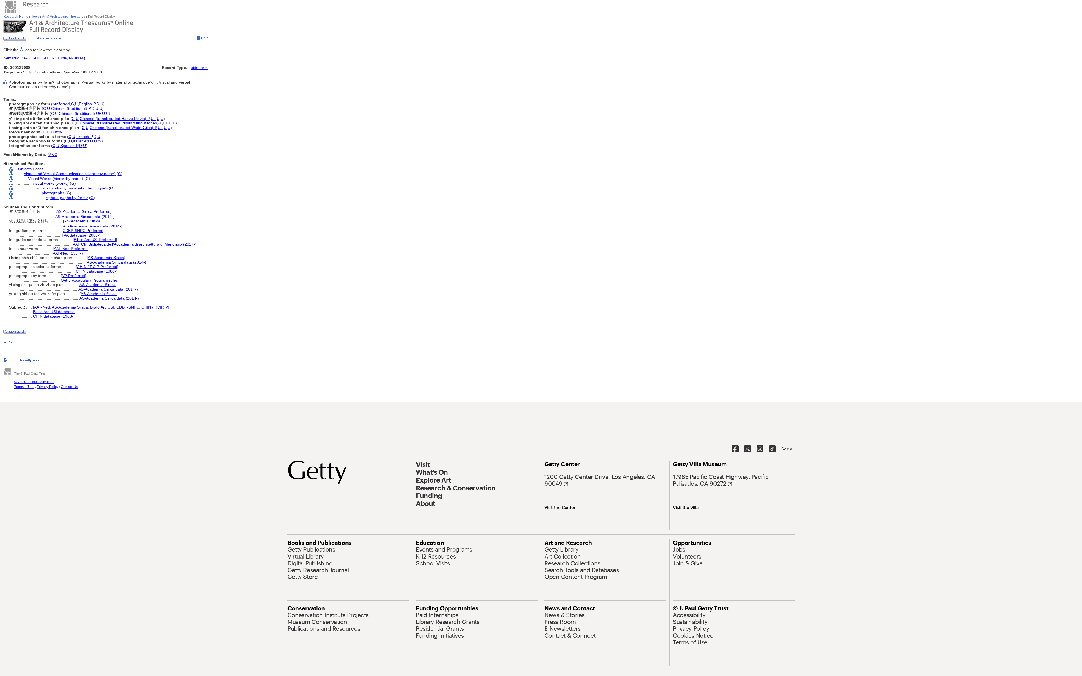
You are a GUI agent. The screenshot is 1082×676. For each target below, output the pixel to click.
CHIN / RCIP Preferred (97, 266)
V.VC (52, 154)
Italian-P (80, 141)
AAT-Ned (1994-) (68, 253)
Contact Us (69, 387)
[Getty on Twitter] (747, 449)
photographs (53, 193)
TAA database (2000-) (81, 235)
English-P (87, 104)
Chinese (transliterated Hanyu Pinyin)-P (115, 118)
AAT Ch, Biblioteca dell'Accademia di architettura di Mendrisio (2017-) (134, 244)
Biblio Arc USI (102, 307)
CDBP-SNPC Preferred (83, 230)
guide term (198, 67)
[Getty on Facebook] (735, 449)
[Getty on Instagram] (760, 449)
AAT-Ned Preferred (71, 248)
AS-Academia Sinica (82, 221)
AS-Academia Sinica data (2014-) (85, 216)
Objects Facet (30, 169)
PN (98, 141)
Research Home (16, 17)
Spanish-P (69, 145)
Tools (35, 17)
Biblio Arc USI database (54, 311)
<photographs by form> (67, 197)
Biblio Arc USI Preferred (95, 239)
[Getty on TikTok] (772, 449)
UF (98, 113)
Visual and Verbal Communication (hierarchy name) (70, 173)
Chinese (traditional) (77, 113)
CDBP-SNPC (127, 307)
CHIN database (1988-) (96, 271)
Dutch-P (58, 132)
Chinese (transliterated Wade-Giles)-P (123, 127)
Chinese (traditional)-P (70, 108)
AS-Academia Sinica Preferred (83, 211)
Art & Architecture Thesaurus (63, 17)
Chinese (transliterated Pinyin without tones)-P (121, 123)
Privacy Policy (47, 387)
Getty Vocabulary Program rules (89, 280)
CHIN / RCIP (152, 307)
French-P (84, 136)
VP (167, 307)
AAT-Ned (42, 307)
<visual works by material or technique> (72, 188)
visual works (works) (51, 183)
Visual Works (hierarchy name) (55, 178)
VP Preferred (73, 275)
